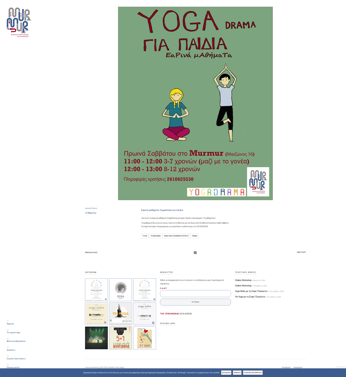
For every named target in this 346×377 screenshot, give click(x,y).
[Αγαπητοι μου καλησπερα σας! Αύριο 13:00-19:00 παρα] (120, 338)
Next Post (301, 252)
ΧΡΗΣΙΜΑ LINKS (167, 323)
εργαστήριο (91, 208)
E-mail (163, 288)
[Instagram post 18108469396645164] (120, 289)
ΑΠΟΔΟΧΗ (226, 373)
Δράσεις (11, 348)
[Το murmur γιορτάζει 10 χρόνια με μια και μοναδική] (144, 338)
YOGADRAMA (156, 236)
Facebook (286, 367)
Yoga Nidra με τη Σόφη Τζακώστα (251, 291)
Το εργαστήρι (13, 331)
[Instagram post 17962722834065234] (96, 289)
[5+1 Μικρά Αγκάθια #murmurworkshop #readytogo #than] (96, 338)
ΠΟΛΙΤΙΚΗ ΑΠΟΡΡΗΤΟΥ (253, 373)
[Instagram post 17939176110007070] (144, 313)
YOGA (145, 236)
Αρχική (10, 322)
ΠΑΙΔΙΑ (194, 236)
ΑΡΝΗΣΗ (237, 373)
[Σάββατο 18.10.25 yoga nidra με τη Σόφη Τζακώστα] (96, 313)
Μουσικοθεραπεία (16, 340)
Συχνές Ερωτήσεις (16, 357)
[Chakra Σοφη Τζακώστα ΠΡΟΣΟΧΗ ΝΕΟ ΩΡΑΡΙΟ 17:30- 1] (144, 289)
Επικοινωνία (13, 366)
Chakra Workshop (243, 280)
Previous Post (91, 252)
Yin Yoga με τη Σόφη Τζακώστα (250, 296)
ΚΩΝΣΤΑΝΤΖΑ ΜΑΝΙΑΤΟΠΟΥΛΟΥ (176, 236)
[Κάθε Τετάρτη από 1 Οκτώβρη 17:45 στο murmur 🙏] (120, 313)
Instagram (298, 367)
